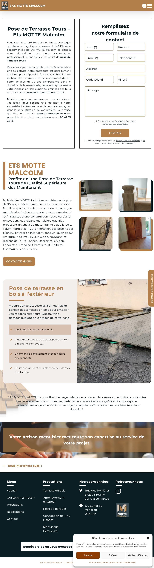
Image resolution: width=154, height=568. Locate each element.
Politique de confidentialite (122, 562)
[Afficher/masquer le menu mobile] (149, 5)
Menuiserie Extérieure (51, 529)
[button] (147, 538)
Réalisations (15, 511)
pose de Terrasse (36, 92)
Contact (12, 519)
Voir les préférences (138, 555)
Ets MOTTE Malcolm (51, 562)
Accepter (88, 555)
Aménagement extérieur (53, 499)
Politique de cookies (98, 562)
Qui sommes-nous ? (21, 497)
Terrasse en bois (54, 490)
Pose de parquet (54, 508)
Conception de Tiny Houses (56, 518)
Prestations (15, 504)
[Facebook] (118, 491)
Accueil (12, 490)
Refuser (113, 555)
